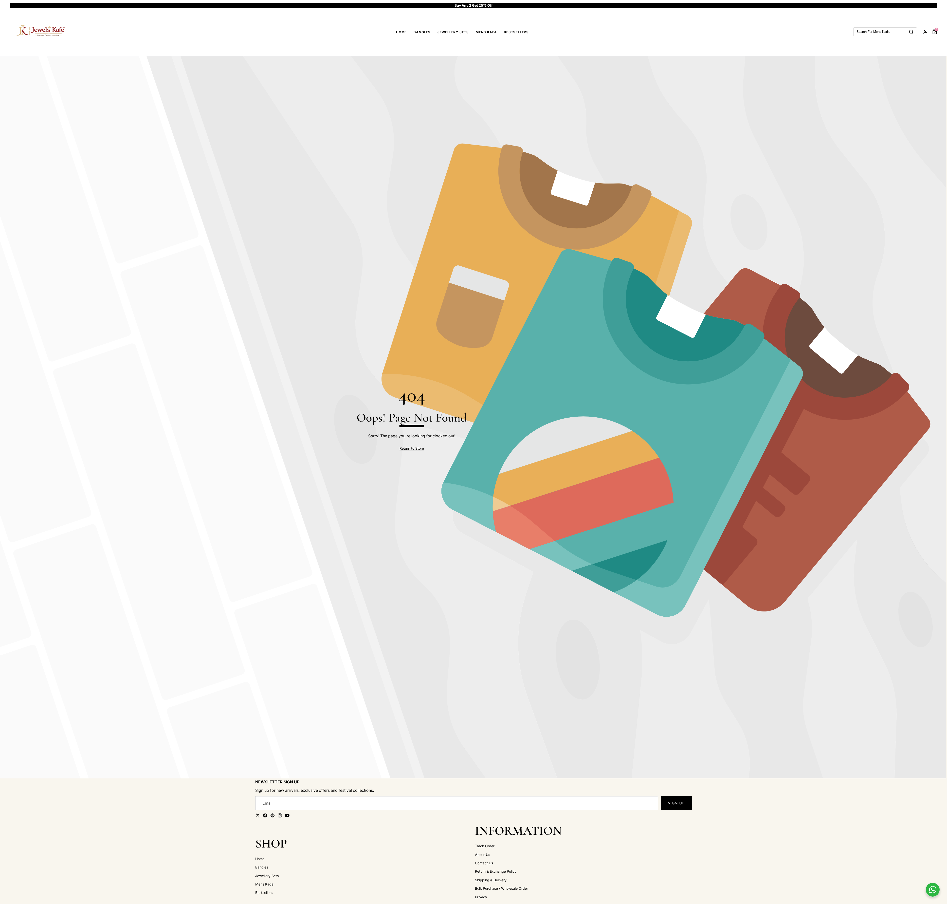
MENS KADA (486, 32)
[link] (412, 448)
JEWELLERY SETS (453, 32)
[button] (928, 5)
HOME (401, 32)
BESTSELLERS (516, 32)
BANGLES (422, 32)
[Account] (925, 31)
